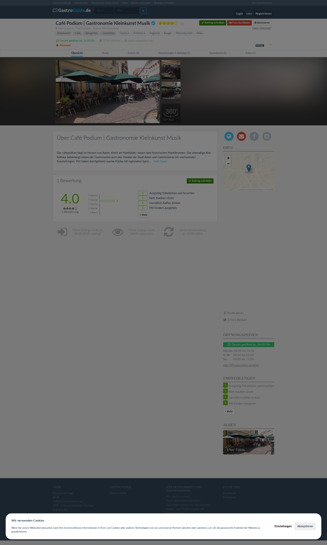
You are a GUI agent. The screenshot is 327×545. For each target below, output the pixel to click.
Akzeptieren (305, 526)
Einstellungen (283, 526)
